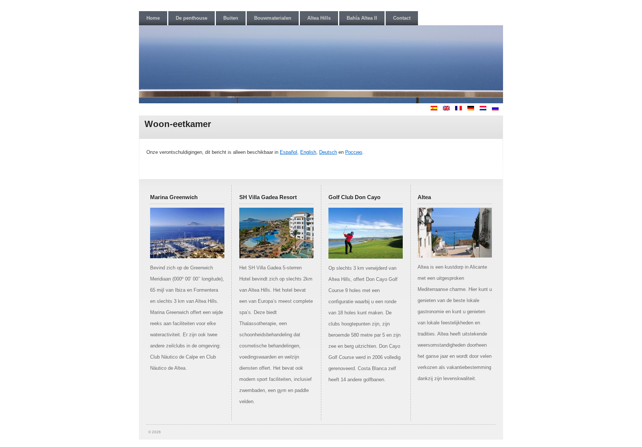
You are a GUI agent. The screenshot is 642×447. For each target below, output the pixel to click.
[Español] (436, 108)
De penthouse (191, 18)
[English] (448, 108)
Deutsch (328, 152)
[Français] (460, 108)
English (308, 152)
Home (153, 18)
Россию (353, 152)
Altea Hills (319, 18)
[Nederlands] (485, 108)
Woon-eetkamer (178, 124)
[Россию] (497, 108)
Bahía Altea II (362, 18)
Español (288, 152)
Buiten (230, 18)
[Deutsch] (473, 108)
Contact (402, 18)
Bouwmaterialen (272, 18)
